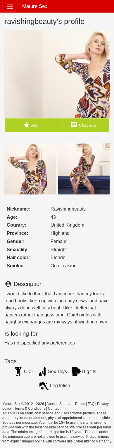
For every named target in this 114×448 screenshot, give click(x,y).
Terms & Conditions (29, 408)
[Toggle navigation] (10, 6)
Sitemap (65, 404)
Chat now (83, 125)
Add (31, 125)
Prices (80, 404)
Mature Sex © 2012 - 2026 (23, 404)
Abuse (51, 404)
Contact (54, 408)
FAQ (91, 404)
